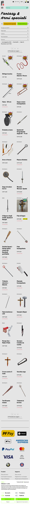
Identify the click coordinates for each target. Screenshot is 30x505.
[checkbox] (2, 493)
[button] (3, 482)
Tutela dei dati (20, 482)
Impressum (26, 482)
